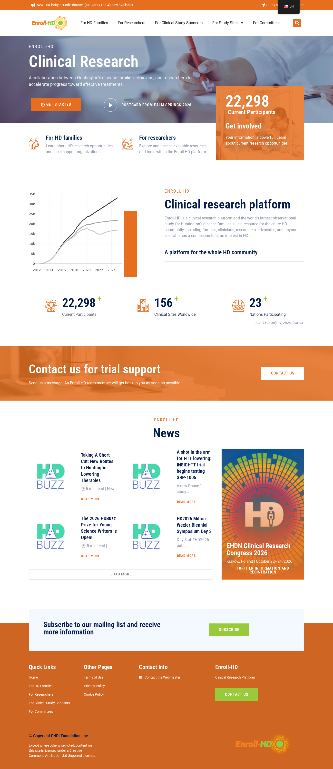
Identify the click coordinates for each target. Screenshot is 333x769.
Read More (90, 499)
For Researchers (131, 22)
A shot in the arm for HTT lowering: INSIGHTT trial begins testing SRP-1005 (194, 464)
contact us (282, 373)
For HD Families (94, 22)
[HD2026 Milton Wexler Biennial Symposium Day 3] (147, 537)
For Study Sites (225, 22)
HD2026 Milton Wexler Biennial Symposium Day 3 (194, 525)
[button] (297, 23)
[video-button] (110, 105)
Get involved (243, 126)
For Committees (266, 22)
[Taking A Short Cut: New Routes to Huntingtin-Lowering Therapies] (51, 476)
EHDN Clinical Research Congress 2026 (258, 549)
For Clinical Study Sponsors (179, 22)
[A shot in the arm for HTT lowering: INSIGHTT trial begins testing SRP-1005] (147, 476)
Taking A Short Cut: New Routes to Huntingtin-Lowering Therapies (97, 467)
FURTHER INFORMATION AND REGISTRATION (263, 570)
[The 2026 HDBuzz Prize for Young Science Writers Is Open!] (51, 537)
